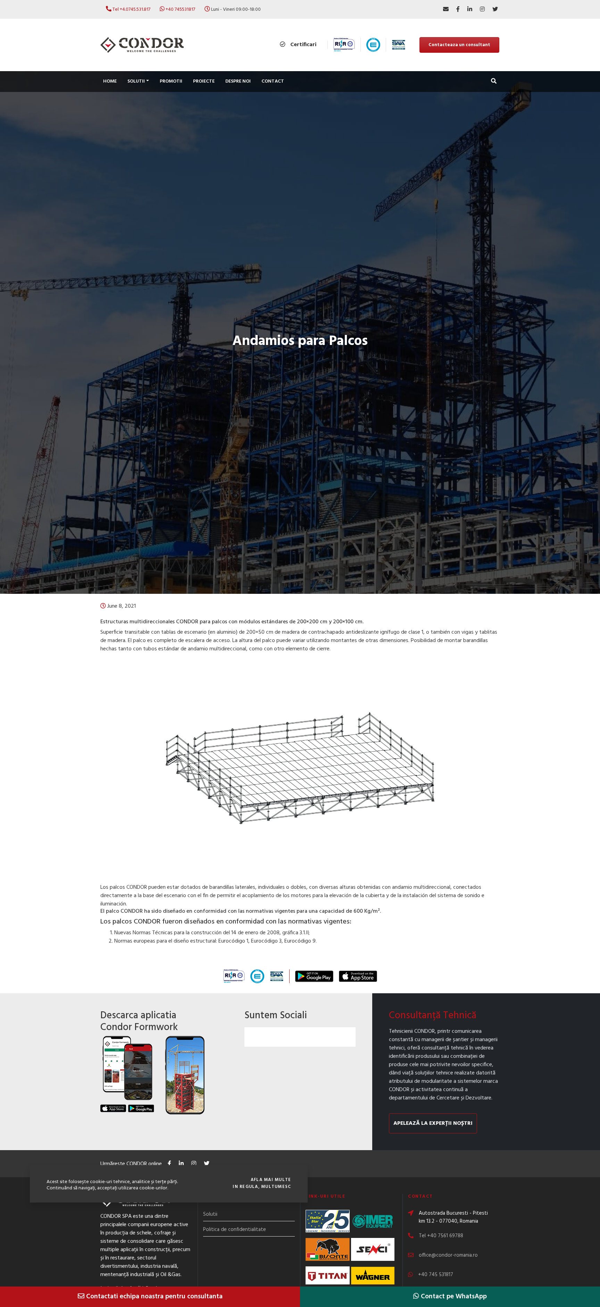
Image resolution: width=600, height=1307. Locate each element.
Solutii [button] (136, 81)
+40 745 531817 (435, 1275)
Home (110, 81)
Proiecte (204, 81)
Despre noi (238, 81)
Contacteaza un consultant (459, 45)
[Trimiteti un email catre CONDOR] (445, 9)
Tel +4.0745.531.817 (131, 10)
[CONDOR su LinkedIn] (470, 9)
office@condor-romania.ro (448, 1255)
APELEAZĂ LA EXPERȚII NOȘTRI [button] (433, 1123)
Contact (272, 81)
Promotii (171, 81)
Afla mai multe (271, 1180)
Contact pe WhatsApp (453, 1296)
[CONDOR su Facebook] (458, 9)
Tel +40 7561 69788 (441, 1236)
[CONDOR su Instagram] (482, 9)
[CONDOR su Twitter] (495, 9)
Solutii (210, 1214)
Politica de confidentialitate (234, 1229)
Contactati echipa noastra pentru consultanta (153, 1296)
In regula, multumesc (262, 1187)
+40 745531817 (180, 10)
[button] (494, 81)
